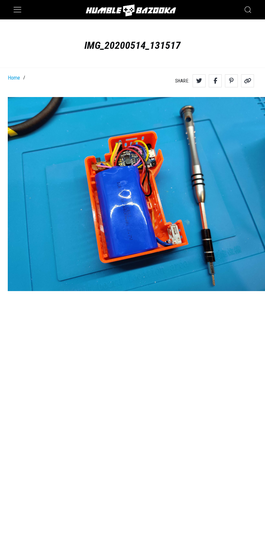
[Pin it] (231, 81)
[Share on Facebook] (215, 81)
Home (14, 78)
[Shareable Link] (247, 81)
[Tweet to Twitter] (199, 81)
